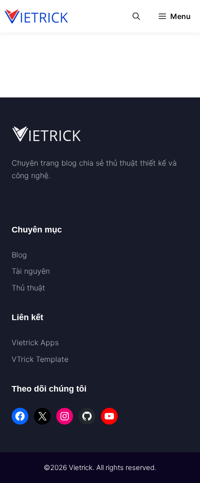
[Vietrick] (37, 16)
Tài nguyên (31, 271)
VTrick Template (40, 359)
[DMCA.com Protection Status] (35, 199)
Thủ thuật (28, 287)
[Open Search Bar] (136, 16)
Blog (19, 254)
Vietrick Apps (35, 342)
